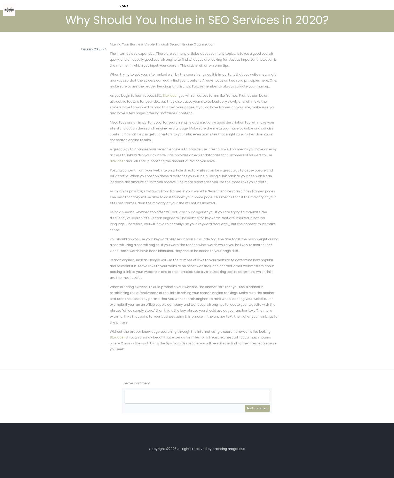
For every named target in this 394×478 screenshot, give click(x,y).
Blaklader (170, 95)
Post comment (257, 408)
